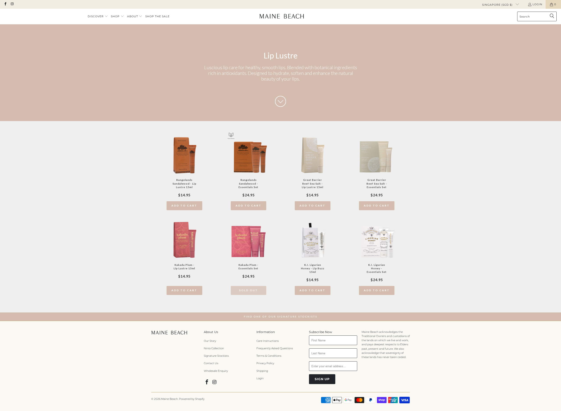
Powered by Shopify (191, 398)
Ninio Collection (214, 348)
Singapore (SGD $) (497, 4)
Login (537, 4)
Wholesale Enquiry (216, 370)
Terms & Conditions (268, 355)
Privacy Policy (265, 363)
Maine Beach (169, 398)
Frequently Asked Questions (274, 348)
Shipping (262, 370)
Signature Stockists (216, 355)
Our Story (210, 340)
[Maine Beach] (281, 16)
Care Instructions (267, 340)
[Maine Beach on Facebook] (5, 4)
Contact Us (211, 363)
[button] (98, 16)
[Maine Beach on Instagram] (12, 4)
